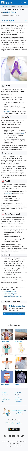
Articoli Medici (18, 399)
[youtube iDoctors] (14, 436)
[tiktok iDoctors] (22, 436)
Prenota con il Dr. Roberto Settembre (14, 314)
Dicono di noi (5, 394)
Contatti (17, 394)
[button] (14, 20)
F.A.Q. (3, 397)
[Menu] (25, 2)
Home (2, 6)
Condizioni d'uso (5, 399)
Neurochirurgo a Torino (10, 295)
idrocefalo (7, 111)
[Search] (22, 2)
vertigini (22, 133)
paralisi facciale (8, 193)
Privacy (3, 401)
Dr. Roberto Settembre (10, 12)
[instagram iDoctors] (9, 436)
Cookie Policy (18, 392)
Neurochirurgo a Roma (10, 291)
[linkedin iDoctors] (18, 436)
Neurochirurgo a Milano (10, 293)
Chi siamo (4, 392)
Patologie (7, 6)
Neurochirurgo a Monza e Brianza (13, 296)
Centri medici (18, 401)
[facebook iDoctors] (5, 436)
